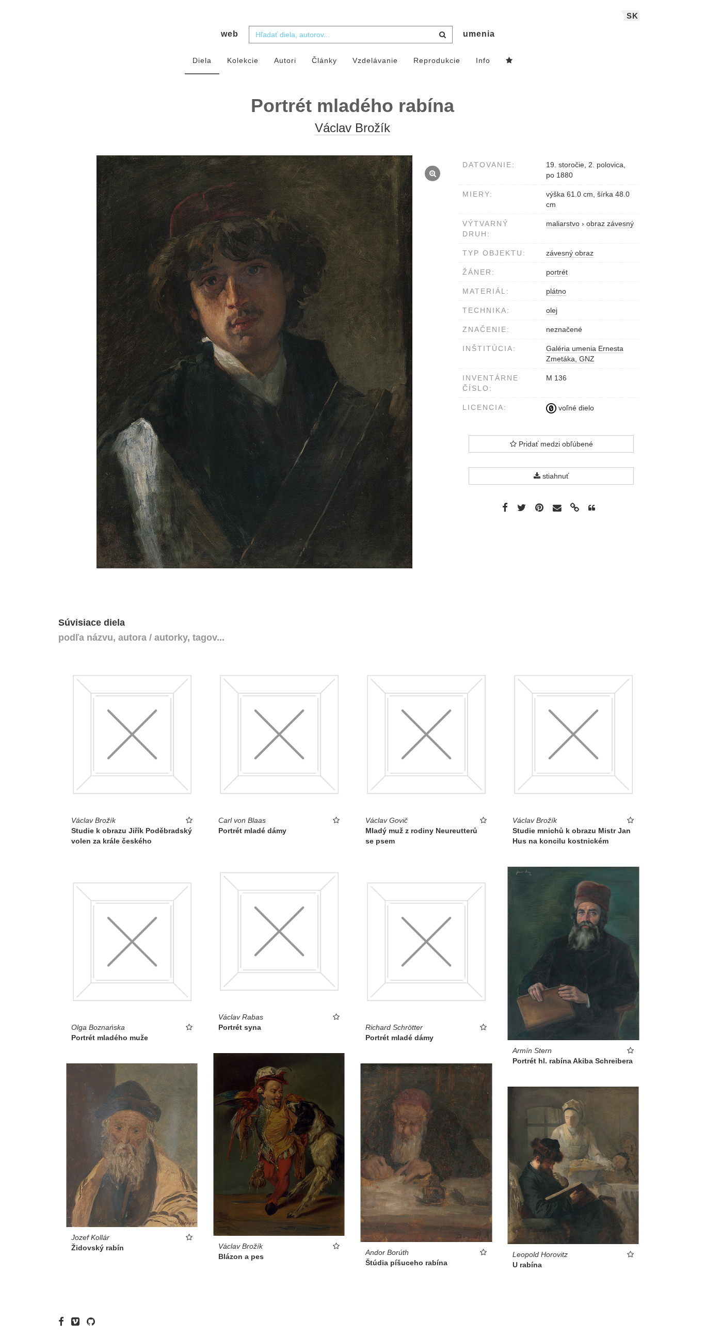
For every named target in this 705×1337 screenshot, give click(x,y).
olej (551, 310)
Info (483, 60)
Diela (202, 60)
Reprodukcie (436, 60)
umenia (479, 33)
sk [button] (632, 15)
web (229, 33)
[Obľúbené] (509, 60)
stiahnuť (554, 476)
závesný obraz (570, 253)
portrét (557, 272)
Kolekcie (243, 60)
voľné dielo (575, 408)
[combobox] (351, 34)
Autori (285, 60)
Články (324, 60)
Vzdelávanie (375, 60)
